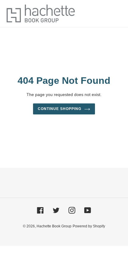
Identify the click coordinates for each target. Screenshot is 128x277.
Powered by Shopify (89, 226)
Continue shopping (59, 109)
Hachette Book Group (54, 226)
